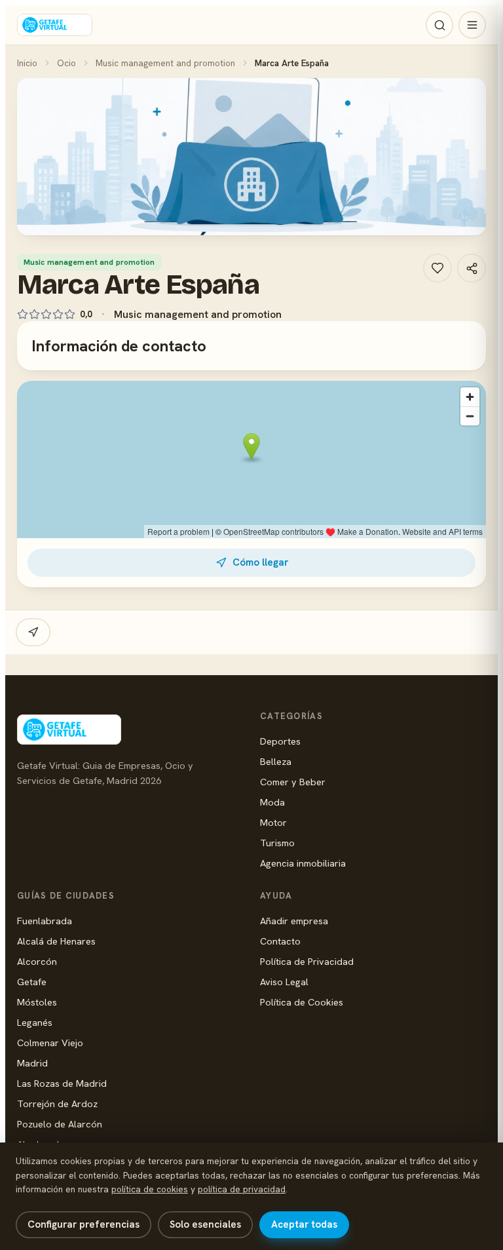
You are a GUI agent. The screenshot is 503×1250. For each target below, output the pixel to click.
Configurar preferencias (84, 1224)
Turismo (277, 842)
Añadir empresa (294, 920)
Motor (273, 822)
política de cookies (149, 1189)
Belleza (275, 761)
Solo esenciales (205, 1224)
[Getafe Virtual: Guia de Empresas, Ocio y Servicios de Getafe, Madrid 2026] (54, 25)
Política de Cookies (301, 1002)
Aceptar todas (304, 1224)
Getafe (32, 981)
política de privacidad (242, 1189)
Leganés (34, 1022)
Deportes (280, 741)
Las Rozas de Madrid (62, 1083)
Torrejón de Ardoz (57, 1103)
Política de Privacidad (307, 961)
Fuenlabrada (44, 920)
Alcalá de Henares (56, 941)
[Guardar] (437, 268)
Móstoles (37, 1002)
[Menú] (472, 25)
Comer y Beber (293, 781)
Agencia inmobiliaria (303, 863)
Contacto (280, 941)
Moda (272, 802)
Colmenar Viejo (50, 1042)
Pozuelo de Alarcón (59, 1124)
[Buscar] (439, 25)
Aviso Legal (284, 981)
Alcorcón (37, 961)
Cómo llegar (260, 562)
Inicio (27, 63)
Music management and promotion (165, 63)
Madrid (32, 1063)
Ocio (66, 63)
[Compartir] (471, 268)
